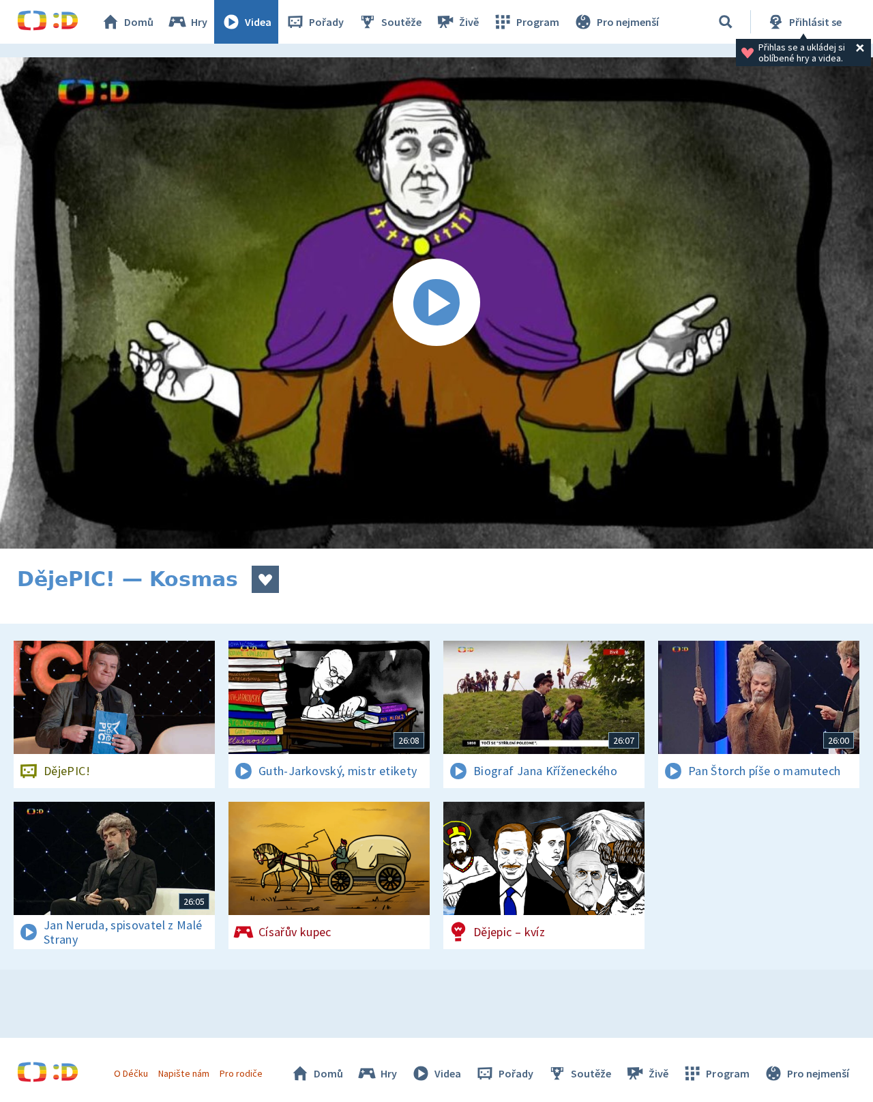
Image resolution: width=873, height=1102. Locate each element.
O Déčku (131, 1073)
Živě (469, 22)
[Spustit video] (436, 303)
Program (537, 22)
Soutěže (401, 22)
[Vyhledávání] (725, 22)
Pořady (326, 22)
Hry (199, 22)
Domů (138, 22)
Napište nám (183, 1073)
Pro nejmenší (628, 22)
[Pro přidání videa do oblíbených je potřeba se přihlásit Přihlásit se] (265, 579)
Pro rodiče (241, 1073)
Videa (258, 22)
